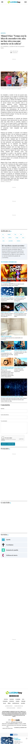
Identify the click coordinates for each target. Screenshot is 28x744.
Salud (4, 703)
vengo (17, 237)
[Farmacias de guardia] (14, 550)
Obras (9, 703)
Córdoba (23, 701)
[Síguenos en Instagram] (14, 696)
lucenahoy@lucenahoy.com (20, 727)
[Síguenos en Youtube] (16, 696)
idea (23, 237)
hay (15, 234)
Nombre (2, 408)
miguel (9, 234)
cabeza (10, 237)
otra (21, 234)
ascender (11, 240)
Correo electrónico (5, 414)
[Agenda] (14, 539)
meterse (18, 240)
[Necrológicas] (14, 544)
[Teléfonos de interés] (14, 555)
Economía (18, 699)
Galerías (23, 703)
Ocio (23, 699)
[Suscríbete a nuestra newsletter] (14, 252)
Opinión (17, 701)
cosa (3, 240)
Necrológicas (15, 703)
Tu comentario (4, 421)
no (3, 234)
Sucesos (12, 699)
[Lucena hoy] (14, 694)
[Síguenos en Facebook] (10, 696)
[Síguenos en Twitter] (12, 696)
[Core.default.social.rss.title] (18, 696)
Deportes (3, 33)
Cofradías (5, 701)
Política (6, 699)
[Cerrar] (26, 738)
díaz (3, 237)
